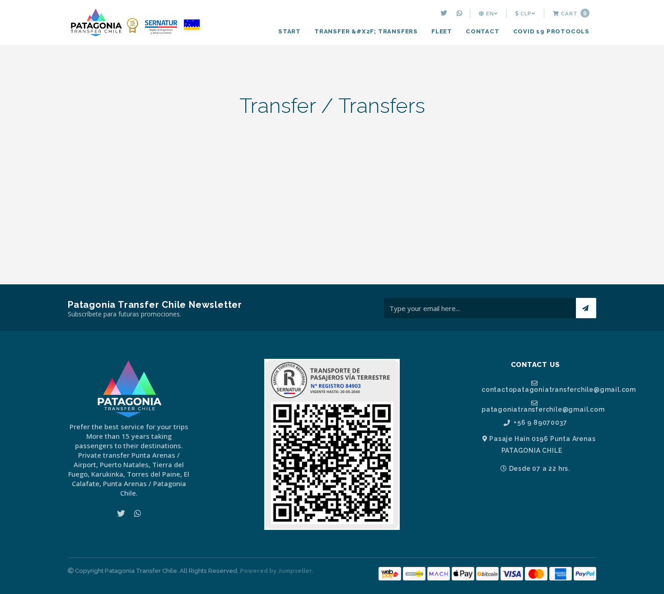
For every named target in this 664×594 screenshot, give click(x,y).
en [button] (489, 13)
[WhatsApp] (460, 14)
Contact (483, 31)
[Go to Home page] (135, 23)
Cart (573, 13)
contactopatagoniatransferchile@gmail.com (539, 389)
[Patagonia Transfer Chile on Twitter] (445, 14)
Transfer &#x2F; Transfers (366, 31)
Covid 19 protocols (551, 31)
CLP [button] (525, 13)
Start (289, 31)
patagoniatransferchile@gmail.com (539, 409)
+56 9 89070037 (539, 422)
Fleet (441, 31)
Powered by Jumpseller (276, 570)
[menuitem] (445, 14)
